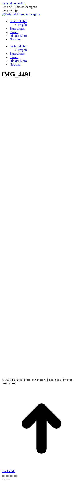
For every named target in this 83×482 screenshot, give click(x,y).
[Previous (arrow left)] (3, 479)
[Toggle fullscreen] (11, 476)
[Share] (7, 476)
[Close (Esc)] (3, 476)
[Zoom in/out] (15, 476)
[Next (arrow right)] (7, 479)
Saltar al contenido (13, 3)
